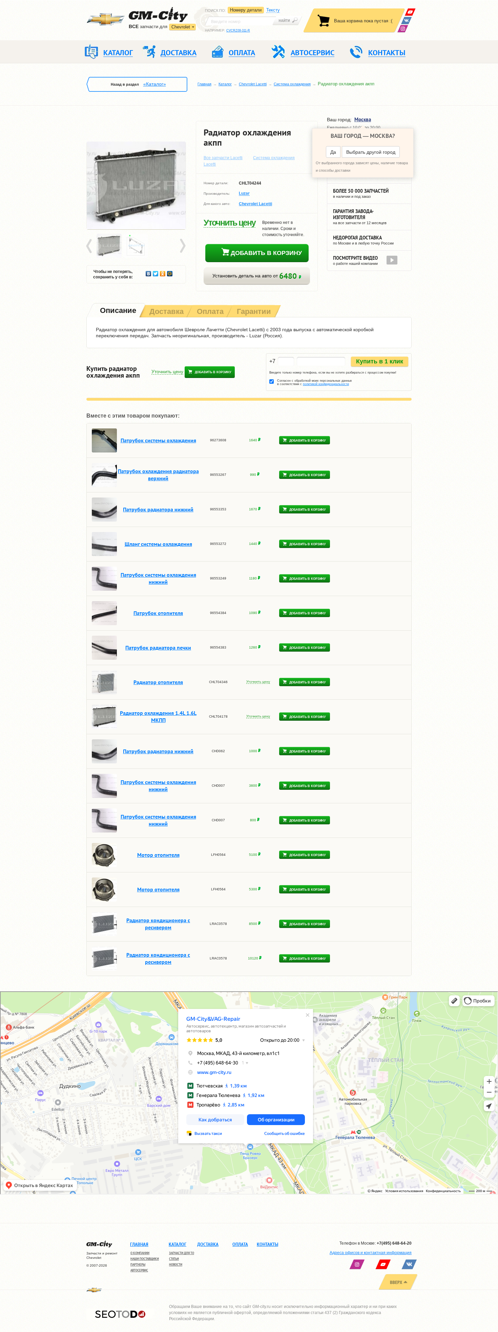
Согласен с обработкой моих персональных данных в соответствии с (314, 382)
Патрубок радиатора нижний (158, 509)
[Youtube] (410, 12)
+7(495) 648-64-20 (394, 1243)
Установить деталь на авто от (255, 276)
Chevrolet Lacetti (253, 84)
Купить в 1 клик (379, 361)
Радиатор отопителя (158, 682)
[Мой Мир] (169, 272)
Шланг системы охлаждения (158, 544)
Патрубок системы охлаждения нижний (158, 578)
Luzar (244, 193)
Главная (204, 84)
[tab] (117, 311)
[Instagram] (402, 28)
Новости (175, 1264)
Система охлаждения (292, 84)
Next (182, 246)
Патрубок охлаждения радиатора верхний (158, 475)
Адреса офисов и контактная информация (371, 1252)
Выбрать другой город (370, 152)
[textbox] (240, 21)
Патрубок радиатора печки (158, 647)
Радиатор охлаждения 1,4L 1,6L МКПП (158, 716)
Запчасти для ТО (181, 1253)
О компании (139, 1253)
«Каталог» (154, 84)
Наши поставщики (144, 1259)
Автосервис (139, 1270)
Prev (90, 246)
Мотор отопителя (158, 854)
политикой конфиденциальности (326, 384)
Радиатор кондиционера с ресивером (158, 924)
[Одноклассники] (162, 272)
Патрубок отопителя (158, 613)
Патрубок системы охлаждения (158, 440)
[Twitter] (155, 272)
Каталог (225, 84)
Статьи (174, 1259)
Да (333, 152)
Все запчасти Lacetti (223, 157)
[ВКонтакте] (406, 20)
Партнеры (137, 1264)
